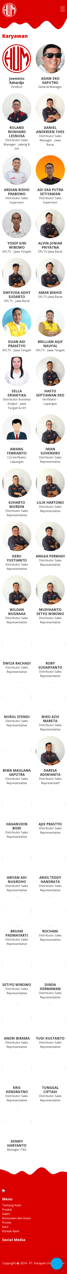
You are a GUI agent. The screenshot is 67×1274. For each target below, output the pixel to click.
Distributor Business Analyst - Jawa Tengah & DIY (17, 399)
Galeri (6, 1214)
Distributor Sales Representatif (50, 776)
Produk (7, 1210)
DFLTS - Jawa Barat (16, 296)
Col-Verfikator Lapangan (17, 455)
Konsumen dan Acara (16, 1218)
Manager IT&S (16, 1145)
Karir (5, 1227)
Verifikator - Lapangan (50, 397)
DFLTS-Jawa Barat (50, 247)
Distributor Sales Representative (50, 455)
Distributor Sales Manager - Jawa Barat (50, 136)
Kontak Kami (10, 1231)
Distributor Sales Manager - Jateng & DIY (17, 138)
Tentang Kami (11, 1205)
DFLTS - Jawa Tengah (16, 247)
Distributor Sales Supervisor (16, 195)
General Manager (50, 82)
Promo (6, 1222)
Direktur (16, 82)
